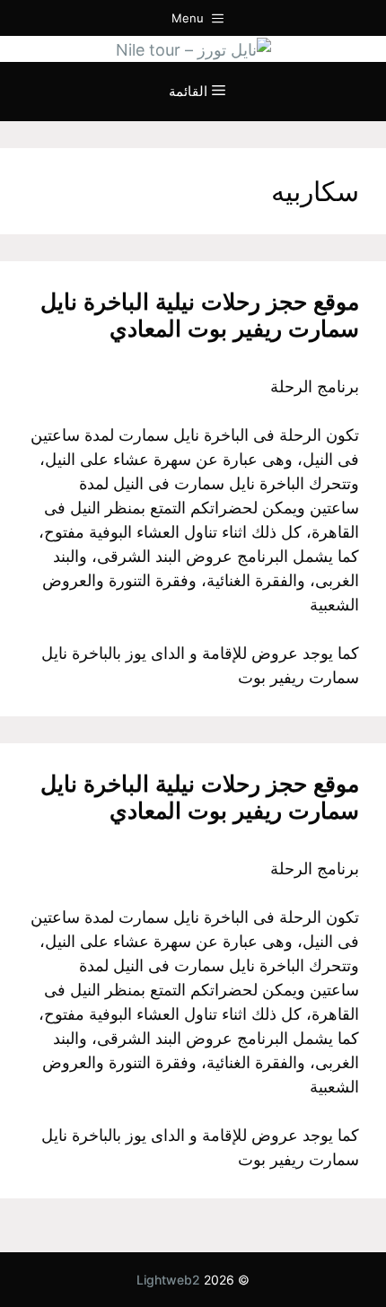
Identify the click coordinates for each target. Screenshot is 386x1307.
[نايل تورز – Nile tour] (193, 48)
